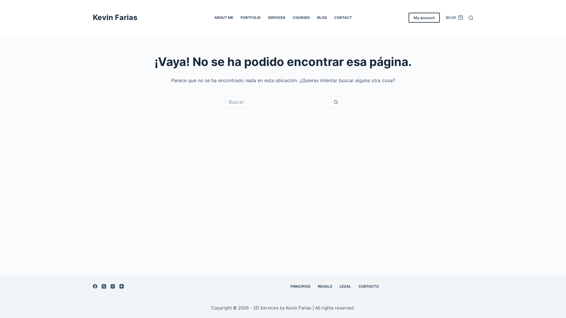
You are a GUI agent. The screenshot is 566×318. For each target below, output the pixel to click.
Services (276, 17)
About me (223, 17)
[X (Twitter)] (104, 286)
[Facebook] (95, 286)
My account (424, 17)
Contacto (368, 286)
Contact (343, 17)
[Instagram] (113, 286)
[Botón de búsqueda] (336, 102)
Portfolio (251, 17)
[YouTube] (121, 286)
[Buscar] (471, 18)
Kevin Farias (115, 17)
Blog (322, 17)
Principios (300, 286)
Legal (345, 286)
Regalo (325, 286)
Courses (301, 17)
